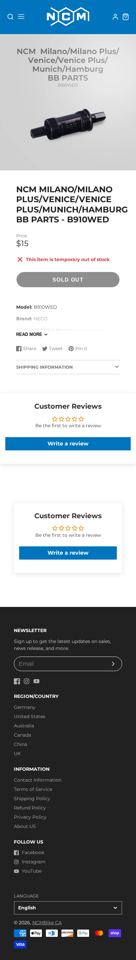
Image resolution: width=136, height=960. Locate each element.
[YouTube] (36, 681)
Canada (22, 735)
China (20, 744)
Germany (24, 707)
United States (29, 716)
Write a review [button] (68, 443)
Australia (24, 726)
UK (17, 753)
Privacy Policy (30, 817)
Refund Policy (30, 808)
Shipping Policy (32, 798)
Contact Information (37, 780)
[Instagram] (26, 681)
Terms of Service (33, 789)
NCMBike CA (47, 923)
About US (25, 826)
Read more (29, 334)
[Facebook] (17, 681)
